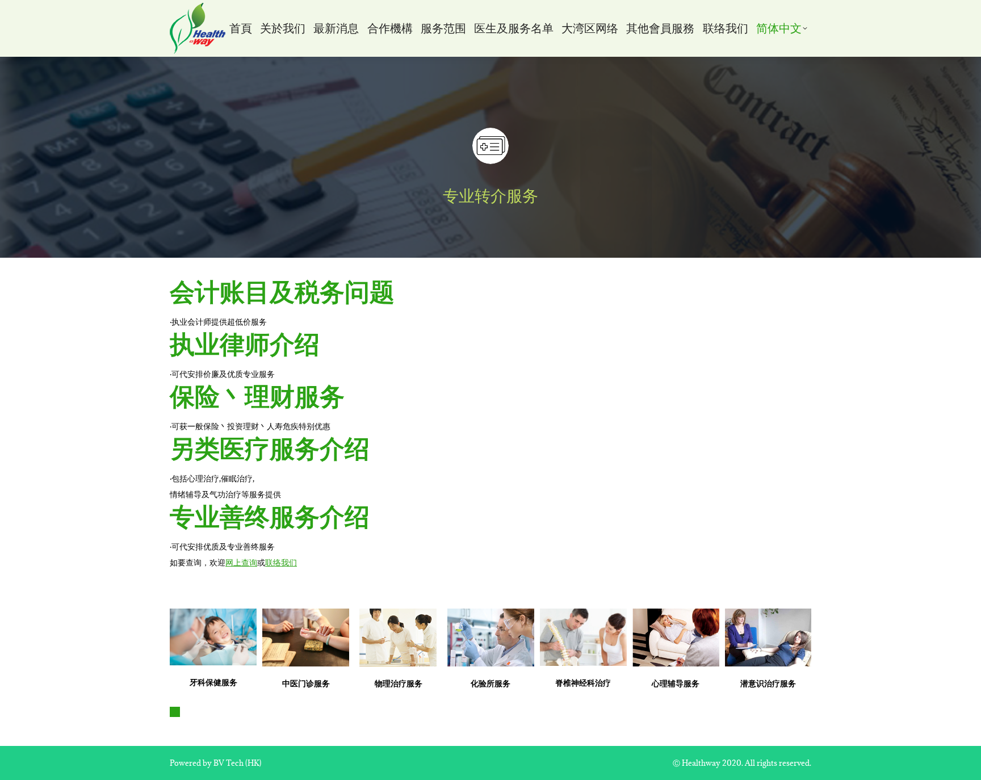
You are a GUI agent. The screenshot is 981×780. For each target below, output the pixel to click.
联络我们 (281, 562)
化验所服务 (490, 683)
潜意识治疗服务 (768, 683)
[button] (175, 712)
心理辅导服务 (675, 683)
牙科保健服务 (213, 682)
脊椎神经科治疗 (583, 682)
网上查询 (241, 562)
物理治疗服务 (398, 683)
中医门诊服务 (306, 683)
